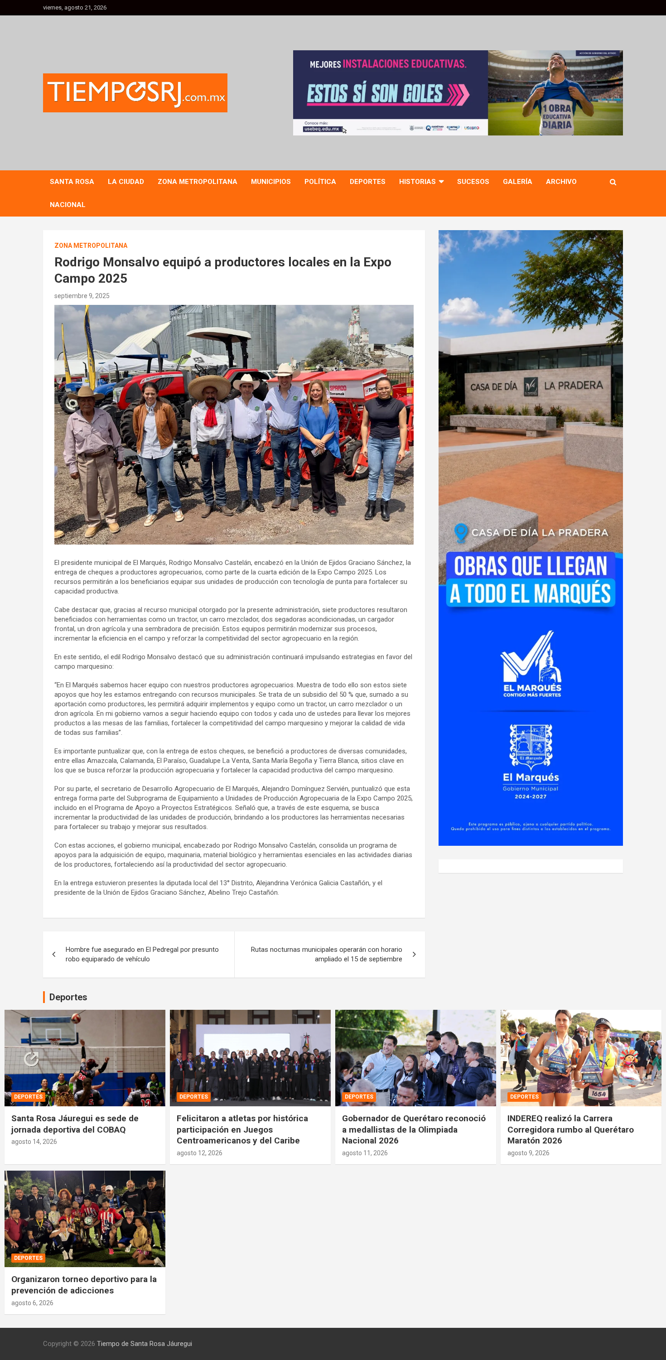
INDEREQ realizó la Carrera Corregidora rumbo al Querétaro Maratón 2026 (570, 1129)
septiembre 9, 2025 (82, 295)
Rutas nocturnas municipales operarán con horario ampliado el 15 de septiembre (326, 954)
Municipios (271, 182)
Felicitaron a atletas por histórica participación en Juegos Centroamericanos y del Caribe (242, 1129)
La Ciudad (126, 182)
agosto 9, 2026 (528, 1153)
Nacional (68, 205)
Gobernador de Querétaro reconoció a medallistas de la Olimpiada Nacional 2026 (414, 1129)
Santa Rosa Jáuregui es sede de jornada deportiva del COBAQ (75, 1124)
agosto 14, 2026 (34, 1141)
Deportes (368, 182)
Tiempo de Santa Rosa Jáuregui (144, 1344)
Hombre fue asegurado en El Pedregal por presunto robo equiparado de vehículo (142, 954)
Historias (417, 182)
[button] (458, 93)
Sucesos (473, 182)
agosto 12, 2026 (199, 1153)
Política (320, 182)
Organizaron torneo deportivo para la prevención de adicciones (84, 1285)
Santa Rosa (72, 182)
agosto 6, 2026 (32, 1303)
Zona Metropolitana (197, 182)
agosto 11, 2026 (365, 1153)
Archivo (561, 182)
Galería (517, 182)
